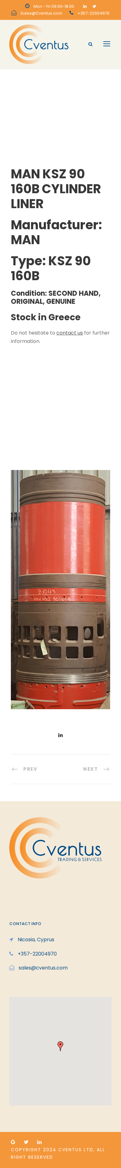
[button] (60, 1046)
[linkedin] (85, 6)
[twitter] (94, 6)
